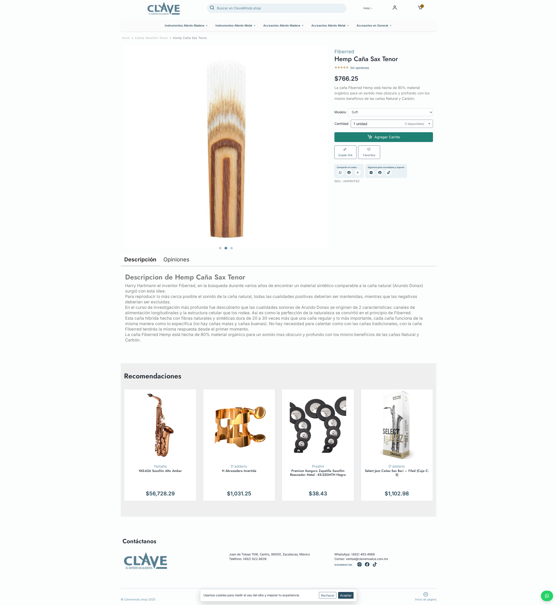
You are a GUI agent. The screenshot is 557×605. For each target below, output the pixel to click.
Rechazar (327, 595)
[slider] (341, 67)
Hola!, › (367, 8)
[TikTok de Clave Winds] (374, 565)
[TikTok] (388, 172)
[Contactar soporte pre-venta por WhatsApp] (547, 596)
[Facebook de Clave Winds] (367, 565)
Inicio (126, 38)
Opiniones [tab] (176, 259)
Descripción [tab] (140, 259)
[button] (420, 8)
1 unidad (389, 124)
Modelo (340, 112)
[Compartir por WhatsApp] (340, 172)
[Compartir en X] (357, 172)
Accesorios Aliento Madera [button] (281, 25)
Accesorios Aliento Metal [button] (328, 25)
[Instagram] (371, 172)
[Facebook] (379, 172)
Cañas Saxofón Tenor (151, 38)
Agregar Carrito (387, 137)
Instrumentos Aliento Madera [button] (184, 25)
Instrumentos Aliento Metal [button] (233, 25)
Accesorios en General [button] (372, 25)
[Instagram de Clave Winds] (359, 565)
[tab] (220, 248)
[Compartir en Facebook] (349, 172)
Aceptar (346, 595)
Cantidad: (341, 123)
